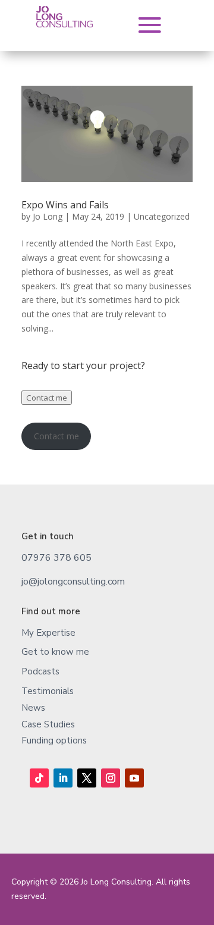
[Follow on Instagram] (110, 778)
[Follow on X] (86, 778)
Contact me (46, 397)
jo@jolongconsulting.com (73, 581)
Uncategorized (162, 216)
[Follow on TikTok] (39, 778)
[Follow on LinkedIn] (63, 778)
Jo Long (47, 216)
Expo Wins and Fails (65, 204)
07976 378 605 (56, 557)
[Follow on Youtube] (134, 778)
